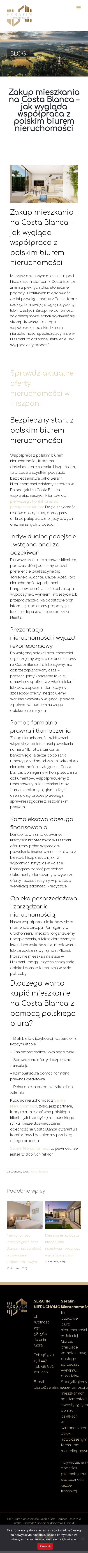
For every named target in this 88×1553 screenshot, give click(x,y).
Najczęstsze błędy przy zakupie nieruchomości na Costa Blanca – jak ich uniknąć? (63, 1249)
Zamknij (45, 1546)
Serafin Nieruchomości (30, 1148)
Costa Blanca (39, 1171)
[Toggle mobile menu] (78, 7)
